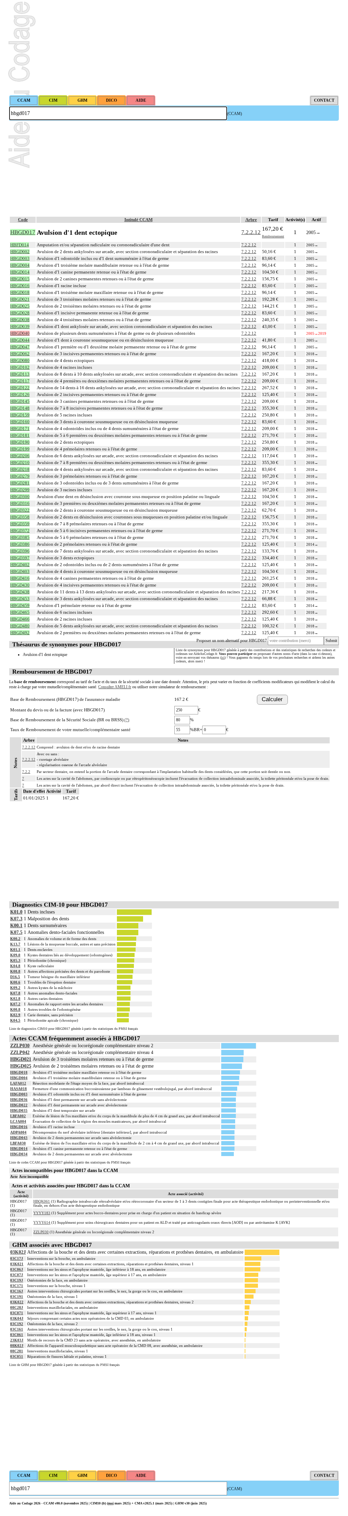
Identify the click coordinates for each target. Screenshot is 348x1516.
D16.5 (15, 977)
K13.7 (15, 944)
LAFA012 (18, 1083)
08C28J (16, 1307)
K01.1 (15, 950)
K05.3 (15, 960)
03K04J (16, 1318)
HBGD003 (19, 1094)
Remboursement (273, 236)
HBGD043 (19, 1138)
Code (23, 219)
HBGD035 (19, 1110)
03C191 (16, 1297)
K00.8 (15, 1009)
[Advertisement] (174, 47)
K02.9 (15, 1015)
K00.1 (16, 925)
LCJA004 (18, 1121)
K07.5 (16, 932)
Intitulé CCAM (138, 219)
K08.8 (15, 971)
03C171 (16, 1286)
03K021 (16, 1264)
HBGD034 (19, 1154)
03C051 (16, 1356)
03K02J (18, 1252)
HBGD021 (20, 1059)
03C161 (16, 1329)
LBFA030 (18, 1143)
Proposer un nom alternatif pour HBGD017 (231, 640)
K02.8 (15, 998)
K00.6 (15, 982)
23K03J (16, 1340)
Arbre (251, 219)
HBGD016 (19, 1127)
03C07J (16, 1275)
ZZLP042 (20, 1052)
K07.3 (16, 918)
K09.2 (15, 988)
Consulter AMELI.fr (114, 687)
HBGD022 (19, 1105)
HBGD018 (19, 1072)
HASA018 (18, 1089)
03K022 (16, 1302)
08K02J (16, 1346)
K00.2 (15, 939)
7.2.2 (26, 772)
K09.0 (15, 955)
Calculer (272, 699)
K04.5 (15, 1020)
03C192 (16, 1324)
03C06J (16, 1269)
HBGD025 (20, 1066)
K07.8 (15, 993)
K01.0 (16, 911)
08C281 (16, 1351)
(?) (126, 719)
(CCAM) (234, 113)
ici (223, 657)
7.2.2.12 (251, 232)
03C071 (16, 1313)
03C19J (16, 1280)
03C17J (16, 1258)
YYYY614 (41, 1222)
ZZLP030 (20, 1045)
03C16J (16, 1291)
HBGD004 (19, 1078)
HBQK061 (41, 1201)
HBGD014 (19, 1149)
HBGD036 (19, 1100)
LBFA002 (18, 1116)
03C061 (16, 1335)
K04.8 (15, 966)
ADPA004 (18, 1132)
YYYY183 (41, 1213)
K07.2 (15, 1004)
